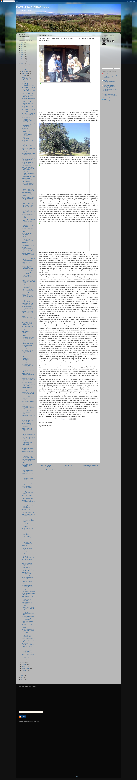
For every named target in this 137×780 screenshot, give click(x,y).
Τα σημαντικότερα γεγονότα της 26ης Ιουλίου (27, 194)
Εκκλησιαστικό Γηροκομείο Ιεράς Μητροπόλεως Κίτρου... (28, 398)
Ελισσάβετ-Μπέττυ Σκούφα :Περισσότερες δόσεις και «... (28, 640)
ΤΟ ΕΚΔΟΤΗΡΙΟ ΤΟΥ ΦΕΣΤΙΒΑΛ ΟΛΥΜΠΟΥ (28, 644)
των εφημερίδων (114, 68)
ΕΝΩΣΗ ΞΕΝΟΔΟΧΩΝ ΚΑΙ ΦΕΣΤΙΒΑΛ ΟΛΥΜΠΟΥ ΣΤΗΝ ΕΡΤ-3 (28, 656)
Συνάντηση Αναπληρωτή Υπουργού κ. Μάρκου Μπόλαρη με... (28, 630)
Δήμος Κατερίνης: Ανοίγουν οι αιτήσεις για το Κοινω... (28, 516)
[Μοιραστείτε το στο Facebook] (74, 419)
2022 (22, 50)
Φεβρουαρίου (25, 668)
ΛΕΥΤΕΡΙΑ (106, 80)
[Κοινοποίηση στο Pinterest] (75, 419)
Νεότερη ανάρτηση (45, 466)
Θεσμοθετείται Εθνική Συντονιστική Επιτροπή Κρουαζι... (28, 389)
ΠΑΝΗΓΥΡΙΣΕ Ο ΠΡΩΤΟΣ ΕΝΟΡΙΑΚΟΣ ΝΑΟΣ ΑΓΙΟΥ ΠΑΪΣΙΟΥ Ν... (28, 542)
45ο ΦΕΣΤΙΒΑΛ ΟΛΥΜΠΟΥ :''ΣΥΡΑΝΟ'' (28, 110)
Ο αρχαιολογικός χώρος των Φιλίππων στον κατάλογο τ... (27, 347)
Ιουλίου (24, 75)
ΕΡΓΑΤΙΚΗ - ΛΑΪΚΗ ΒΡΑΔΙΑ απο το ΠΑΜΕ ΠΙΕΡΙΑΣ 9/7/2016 (28, 626)
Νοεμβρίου (25, 67)
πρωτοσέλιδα (108, 68)
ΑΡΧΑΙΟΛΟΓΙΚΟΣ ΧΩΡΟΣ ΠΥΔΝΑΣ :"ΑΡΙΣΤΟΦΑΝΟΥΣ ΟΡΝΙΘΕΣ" (28, 598)
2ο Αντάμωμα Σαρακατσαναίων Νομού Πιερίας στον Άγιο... (28, 130)
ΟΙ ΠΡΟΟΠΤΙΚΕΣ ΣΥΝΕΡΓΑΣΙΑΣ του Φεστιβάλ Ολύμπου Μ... (28, 569)
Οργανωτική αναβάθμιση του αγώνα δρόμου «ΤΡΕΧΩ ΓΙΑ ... (28, 272)
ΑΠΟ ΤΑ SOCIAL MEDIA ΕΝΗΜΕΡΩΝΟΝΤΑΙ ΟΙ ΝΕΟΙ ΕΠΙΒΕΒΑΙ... (28, 168)
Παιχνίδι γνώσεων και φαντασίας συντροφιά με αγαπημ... (28, 173)
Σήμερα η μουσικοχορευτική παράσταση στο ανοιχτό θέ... (28, 318)
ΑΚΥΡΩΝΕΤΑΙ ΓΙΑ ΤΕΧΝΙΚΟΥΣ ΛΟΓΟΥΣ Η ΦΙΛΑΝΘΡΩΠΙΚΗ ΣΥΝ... (28, 511)
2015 (22, 673)
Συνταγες (26, 712)
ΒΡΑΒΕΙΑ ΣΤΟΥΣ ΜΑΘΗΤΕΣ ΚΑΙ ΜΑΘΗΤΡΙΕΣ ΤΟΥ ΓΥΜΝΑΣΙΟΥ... (27, 119)
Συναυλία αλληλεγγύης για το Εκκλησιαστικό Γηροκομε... (28, 525)
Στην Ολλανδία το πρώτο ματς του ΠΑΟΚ (28, 421)
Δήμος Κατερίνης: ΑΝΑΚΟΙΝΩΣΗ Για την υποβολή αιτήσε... (28, 574)
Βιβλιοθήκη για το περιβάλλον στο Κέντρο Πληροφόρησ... (28, 180)
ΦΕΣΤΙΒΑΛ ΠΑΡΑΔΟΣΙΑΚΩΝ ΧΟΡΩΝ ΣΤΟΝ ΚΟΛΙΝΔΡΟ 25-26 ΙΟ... (28, 238)
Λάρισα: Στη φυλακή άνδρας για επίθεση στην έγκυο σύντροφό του (110, 76)
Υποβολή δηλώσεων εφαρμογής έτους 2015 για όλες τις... (28, 225)
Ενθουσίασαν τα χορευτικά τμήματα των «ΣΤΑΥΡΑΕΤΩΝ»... (28, 125)
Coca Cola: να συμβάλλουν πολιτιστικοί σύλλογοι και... (28, 461)
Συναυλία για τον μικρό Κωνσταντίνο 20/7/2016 (28, 590)
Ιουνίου (24, 660)
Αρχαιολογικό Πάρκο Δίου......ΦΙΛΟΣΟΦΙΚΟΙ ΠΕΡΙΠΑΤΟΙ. (28, 323)
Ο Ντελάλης (106, 73)
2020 (22, 54)
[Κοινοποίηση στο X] (72, 419)
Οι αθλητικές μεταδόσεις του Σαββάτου (28, 622)
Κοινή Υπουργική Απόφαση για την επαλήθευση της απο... (28, 434)
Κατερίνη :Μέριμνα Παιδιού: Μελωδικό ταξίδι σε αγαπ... (28, 154)
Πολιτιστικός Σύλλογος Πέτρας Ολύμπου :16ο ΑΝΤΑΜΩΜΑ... (28, 313)
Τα (105, 68)
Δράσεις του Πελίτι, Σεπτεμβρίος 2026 (107, 101)
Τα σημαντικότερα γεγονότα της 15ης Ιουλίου (27, 483)
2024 (22, 46)
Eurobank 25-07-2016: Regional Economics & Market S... (28, 216)
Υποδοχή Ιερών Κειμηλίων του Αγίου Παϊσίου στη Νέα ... (28, 613)
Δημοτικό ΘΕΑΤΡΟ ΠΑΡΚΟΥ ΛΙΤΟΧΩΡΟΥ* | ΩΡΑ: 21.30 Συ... (28, 375)
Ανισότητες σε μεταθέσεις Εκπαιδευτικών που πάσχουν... (28, 492)
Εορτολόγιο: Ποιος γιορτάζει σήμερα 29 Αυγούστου (109, 82)
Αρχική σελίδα (67, 466)
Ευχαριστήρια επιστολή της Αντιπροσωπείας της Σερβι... (28, 114)
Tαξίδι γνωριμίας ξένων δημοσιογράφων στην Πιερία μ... (28, 230)
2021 (22, 52)
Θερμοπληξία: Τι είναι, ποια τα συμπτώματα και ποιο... (28, 417)
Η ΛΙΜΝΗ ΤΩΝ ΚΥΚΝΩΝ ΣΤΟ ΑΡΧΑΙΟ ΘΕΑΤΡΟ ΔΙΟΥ (28, 608)
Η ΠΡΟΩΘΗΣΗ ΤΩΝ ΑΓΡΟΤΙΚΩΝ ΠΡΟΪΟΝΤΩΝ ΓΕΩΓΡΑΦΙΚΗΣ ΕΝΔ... (28, 444)
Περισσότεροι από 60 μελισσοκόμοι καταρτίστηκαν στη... (27, 651)
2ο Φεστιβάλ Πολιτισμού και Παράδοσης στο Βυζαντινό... (28, 339)
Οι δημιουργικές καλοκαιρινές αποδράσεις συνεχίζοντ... (25, 360)
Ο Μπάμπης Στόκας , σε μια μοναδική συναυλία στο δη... (28, 520)
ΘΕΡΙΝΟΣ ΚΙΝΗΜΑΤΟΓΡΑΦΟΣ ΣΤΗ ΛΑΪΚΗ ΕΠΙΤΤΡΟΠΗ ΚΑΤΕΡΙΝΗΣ (27, 136)
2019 (22, 56)
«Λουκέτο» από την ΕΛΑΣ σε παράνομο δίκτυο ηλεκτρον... (28, 478)
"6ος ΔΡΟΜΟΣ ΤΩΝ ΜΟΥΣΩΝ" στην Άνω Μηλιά (27, 308)
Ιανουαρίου (25, 670)
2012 (22, 679)
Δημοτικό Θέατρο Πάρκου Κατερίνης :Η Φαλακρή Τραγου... (28, 393)
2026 (22, 42)
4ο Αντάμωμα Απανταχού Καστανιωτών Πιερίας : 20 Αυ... (28, 185)
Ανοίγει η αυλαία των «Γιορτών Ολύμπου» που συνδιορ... (27, 586)
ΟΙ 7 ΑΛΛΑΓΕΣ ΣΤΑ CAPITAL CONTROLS (28, 202)
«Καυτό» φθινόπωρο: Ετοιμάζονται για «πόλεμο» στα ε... (27, 635)
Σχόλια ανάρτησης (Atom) (51, 469)
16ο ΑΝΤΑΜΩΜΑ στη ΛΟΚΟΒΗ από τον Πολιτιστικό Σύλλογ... (27, 487)
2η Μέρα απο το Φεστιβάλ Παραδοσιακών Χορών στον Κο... (28, 103)
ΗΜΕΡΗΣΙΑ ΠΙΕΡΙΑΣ (108, 85)
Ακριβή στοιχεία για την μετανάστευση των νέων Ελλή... (28, 502)
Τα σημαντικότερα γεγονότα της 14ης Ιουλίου (27, 538)
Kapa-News (106, 93)
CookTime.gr (35, 712)
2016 (22, 63)
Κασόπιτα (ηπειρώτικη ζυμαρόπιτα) (27, 452)
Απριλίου (24, 664)
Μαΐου (23, 662)
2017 (22, 61)
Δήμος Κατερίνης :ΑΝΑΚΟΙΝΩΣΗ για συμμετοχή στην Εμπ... (28, 295)
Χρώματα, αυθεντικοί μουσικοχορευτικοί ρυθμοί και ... (27, 564)
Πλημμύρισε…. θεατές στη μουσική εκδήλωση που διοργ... (28, 281)
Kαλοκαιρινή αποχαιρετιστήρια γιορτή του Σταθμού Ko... (28, 533)
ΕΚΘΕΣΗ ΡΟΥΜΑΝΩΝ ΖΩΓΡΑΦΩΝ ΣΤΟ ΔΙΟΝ (28, 560)
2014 (22, 675)
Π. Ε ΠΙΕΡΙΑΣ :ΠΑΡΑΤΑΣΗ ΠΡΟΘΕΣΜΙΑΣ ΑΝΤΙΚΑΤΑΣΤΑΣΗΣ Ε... (28, 221)
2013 (22, 677)
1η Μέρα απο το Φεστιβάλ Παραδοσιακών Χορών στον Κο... (28, 150)
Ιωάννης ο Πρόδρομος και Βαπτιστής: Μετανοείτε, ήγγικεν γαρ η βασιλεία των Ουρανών (109, 88)
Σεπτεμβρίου (25, 71)
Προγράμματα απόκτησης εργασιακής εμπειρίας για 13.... (28, 379)
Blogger (77, 776)
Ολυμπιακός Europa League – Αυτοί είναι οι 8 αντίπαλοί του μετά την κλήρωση (110, 96)
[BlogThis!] (71, 419)
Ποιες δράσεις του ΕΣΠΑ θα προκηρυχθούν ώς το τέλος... (28, 211)
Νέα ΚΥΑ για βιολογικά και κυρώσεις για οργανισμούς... (28, 403)
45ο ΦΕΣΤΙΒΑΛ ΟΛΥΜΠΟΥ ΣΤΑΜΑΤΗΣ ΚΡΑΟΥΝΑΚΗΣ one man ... (28, 89)
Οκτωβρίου (25, 69)
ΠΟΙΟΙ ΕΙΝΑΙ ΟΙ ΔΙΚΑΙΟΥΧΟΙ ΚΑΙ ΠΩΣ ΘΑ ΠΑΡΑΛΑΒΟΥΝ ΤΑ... (28, 189)
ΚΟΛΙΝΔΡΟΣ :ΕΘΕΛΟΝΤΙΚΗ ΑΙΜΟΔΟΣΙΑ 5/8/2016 (28, 84)
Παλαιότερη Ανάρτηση (90, 466)
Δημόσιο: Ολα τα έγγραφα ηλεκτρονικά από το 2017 (28, 412)
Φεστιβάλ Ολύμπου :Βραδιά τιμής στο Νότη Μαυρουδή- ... (28, 286)
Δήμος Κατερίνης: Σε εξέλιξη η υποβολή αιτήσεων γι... (27, 429)
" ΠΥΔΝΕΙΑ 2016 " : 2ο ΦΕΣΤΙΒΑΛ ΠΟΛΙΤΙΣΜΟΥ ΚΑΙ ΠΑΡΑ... (27, 333)
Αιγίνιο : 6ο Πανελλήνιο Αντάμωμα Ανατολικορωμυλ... (27, 578)
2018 (22, 59)
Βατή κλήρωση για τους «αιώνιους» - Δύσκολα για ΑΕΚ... (28, 425)
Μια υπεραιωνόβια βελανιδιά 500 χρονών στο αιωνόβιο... (28, 365)
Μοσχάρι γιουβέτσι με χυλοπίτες (27, 234)
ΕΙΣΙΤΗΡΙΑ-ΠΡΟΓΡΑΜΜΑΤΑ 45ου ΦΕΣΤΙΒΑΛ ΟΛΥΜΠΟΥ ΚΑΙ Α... (28, 547)
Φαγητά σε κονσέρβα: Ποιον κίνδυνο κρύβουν (28, 343)
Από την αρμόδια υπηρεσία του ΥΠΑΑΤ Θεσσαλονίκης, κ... (28, 506)
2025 (22, 44)
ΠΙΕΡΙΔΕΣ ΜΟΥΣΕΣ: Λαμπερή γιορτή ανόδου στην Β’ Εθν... (28, 384)
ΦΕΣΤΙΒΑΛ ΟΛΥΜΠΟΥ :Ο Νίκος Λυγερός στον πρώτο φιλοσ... (28, 207)
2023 (22, 48)
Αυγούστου (25, 73)
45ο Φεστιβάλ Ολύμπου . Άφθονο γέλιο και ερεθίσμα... (28, 351)
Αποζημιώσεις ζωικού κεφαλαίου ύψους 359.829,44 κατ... (27, 465)
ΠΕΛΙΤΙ (105, 99)
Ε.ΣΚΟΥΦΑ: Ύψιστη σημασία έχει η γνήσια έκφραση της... (28, 291)
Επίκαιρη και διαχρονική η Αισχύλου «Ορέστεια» (28, 304)
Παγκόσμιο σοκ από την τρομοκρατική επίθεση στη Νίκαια (28, 470)
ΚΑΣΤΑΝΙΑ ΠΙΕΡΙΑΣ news (32, 7)
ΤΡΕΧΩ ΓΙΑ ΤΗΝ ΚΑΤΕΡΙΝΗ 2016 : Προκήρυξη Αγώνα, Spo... (27, 79)
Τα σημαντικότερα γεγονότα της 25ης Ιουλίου (27, 277)
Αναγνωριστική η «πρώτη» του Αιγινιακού (28, 99)
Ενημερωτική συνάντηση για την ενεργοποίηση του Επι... (28, 199)
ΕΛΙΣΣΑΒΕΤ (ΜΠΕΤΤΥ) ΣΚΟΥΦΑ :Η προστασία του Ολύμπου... (28, 164)
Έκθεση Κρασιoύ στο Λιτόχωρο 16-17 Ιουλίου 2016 (28, 407)
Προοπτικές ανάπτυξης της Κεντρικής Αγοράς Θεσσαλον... (28, 159)
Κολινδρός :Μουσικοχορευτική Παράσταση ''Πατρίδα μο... (28, 249)
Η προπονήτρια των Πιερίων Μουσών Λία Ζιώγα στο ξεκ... (27, 300)
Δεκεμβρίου (25, 64)
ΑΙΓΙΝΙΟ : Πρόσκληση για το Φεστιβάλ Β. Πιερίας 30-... (28, 255)
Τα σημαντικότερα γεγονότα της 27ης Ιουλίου (27, 145)
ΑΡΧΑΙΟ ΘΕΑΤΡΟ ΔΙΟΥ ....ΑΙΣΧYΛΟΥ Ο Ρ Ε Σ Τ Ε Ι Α (28, 328)
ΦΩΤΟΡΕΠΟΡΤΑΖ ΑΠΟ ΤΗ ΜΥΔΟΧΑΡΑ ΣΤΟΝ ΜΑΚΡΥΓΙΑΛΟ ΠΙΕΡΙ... (28, 456)
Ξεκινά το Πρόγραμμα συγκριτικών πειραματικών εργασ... (28, 267)
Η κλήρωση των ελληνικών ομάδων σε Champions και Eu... (28, 439)
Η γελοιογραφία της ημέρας (28, 176)
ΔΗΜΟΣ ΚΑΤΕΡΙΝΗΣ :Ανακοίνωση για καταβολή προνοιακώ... (28, 497)
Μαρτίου (24, 666)
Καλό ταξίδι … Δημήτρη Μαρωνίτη (27, 552)
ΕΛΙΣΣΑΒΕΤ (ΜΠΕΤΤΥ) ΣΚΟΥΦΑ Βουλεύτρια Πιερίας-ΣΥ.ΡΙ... (27, 95)
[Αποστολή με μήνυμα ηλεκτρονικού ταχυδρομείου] (69, 419)
